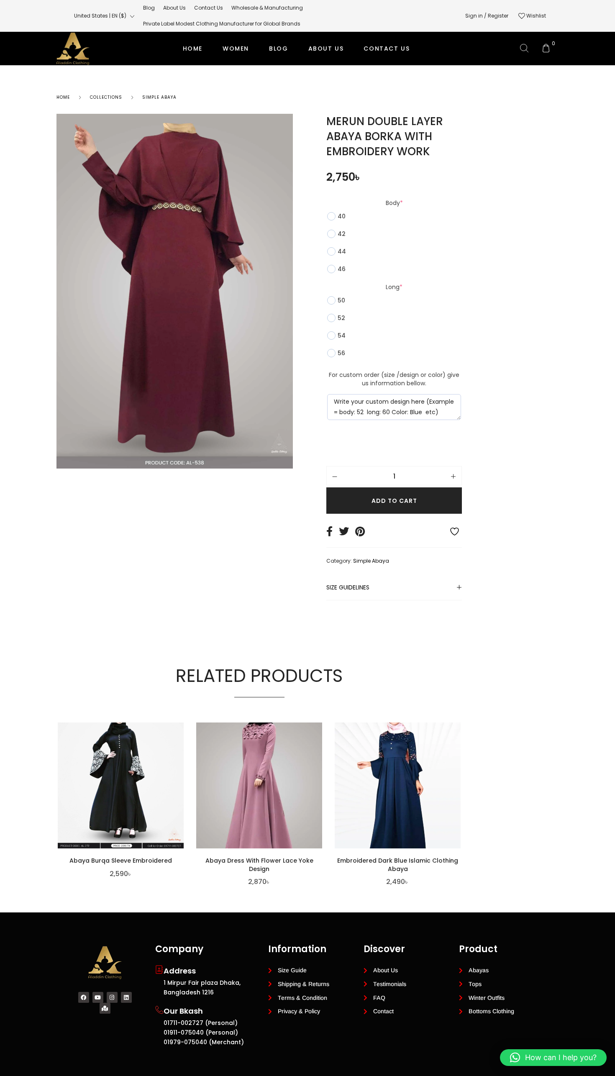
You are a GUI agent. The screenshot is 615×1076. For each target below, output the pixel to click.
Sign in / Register (486, 15)
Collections (106, 97)
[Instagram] (112, 997)
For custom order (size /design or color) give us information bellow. (394, 379)
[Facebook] (83, 997)
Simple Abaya (159, 97)
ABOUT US (326, 48)
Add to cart (394, 501)
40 (342, 216)
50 (341, 300)
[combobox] (104, 16)
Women (236, 48)
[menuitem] (149, 8)
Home (192, 48)
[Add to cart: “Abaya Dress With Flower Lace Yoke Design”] (320, 792)
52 (341, 318)
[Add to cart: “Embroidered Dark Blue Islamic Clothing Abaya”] (458, 792)
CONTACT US (387, 48)
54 (342, 335)
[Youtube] (97, 997)
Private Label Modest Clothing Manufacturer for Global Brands (306, 82)
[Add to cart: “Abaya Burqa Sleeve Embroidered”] (181, 792)
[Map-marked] (105, 1008)
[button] (553, 1057)
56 (341, 353)
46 (342, 269)
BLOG (278, 48)
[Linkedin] (126, 997)
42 (342, 234)
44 (342, 251)
